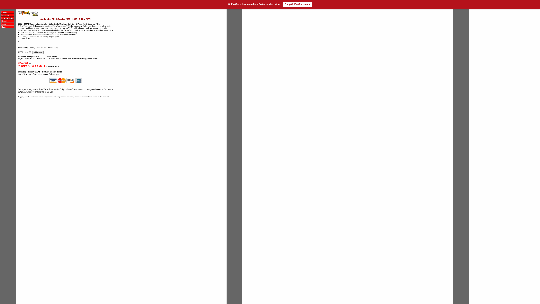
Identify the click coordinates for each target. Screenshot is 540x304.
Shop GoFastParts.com (297, 4)
